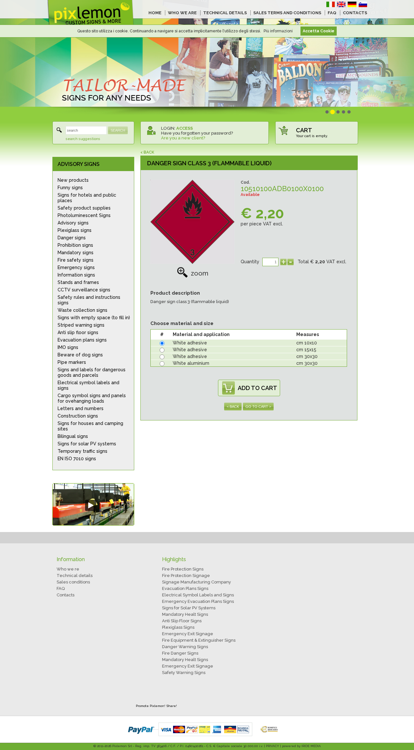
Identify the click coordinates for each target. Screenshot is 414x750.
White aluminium (191, 363)
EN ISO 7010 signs (77, 458)
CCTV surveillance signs (84, 289)
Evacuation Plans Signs (185, 588)
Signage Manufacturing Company (196, 582)
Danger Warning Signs (185, 646)
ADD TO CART (257, 388)
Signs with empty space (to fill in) (94, 317)
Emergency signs (76, 267)
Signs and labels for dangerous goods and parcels (91, 372)
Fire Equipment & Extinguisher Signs (198, 640)
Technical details (75, 575)
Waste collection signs (82, 310)
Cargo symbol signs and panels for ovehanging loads (92, 398)
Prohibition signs (75, 245)
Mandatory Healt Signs (185, 614)
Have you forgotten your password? (197, 133)
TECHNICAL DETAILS (225, 12)
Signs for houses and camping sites (90, 426)
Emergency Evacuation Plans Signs (198, 601)
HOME (154, 12)
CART (304, 130)
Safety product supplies (84, 208)
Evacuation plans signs (82, 339)
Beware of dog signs (80, 354)
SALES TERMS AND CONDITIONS (287, 12)
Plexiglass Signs (178, 627)
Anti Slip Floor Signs (182, 620)
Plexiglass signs (75, 230)
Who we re (68, 569)
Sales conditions (73, 582)
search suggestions (83, 139)
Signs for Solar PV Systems (188, 607)
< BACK (147, 152)
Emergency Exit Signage (187, 633)
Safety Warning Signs (183, 672)
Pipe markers (72, 362)
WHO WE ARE (182, 12)
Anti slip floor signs (78, 332)
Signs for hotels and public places (87, 197)
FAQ (332, 12)
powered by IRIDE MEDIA (301, 746)
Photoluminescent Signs (84, 215)
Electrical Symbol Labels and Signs (198, 594)
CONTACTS (355, 12)
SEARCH (118, 130)
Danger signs (72, 237)
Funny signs (70, 187)
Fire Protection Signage (186, 575)
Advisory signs (73, 222)
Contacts (65, 594)
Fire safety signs (75, 260)
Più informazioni (278, 31)
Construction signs (78, 415)
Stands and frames (78, 282)
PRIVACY (272, 746)
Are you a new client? (183, 138)
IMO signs (68, 347)
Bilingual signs (73, 436)
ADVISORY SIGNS (79, 164)
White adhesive (190, 342)
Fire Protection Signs (182, 569)
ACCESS (184, 128)
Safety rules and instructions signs (89, 300)
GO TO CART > (258, 406)
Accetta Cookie (318, 31)
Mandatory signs (75, 252)
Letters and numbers (81, 408)
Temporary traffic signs (82, 451)
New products (73, 180)
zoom (199, 273)
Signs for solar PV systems (87, 443)
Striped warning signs (81, 325)
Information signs (76, 274)
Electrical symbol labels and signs (88, 385)
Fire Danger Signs (180, 653)
